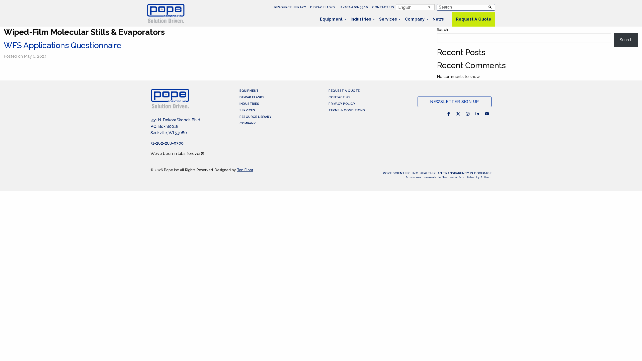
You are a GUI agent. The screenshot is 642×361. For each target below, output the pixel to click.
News (438, 19)
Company (415, 19)
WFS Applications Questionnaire (62, 45)
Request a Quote (344, 91)
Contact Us (383, 7)
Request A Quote (473, 19)
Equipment (331, 19)
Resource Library (290, 7)
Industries (361, 19)
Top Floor (245, 170)
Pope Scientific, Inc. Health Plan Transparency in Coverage (437, 173)
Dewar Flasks (322, 7)
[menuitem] (331, 19)
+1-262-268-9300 (353, 7)
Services (388, 19)
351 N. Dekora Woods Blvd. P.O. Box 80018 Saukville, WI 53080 (175, 126)
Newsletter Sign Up (454, 101)
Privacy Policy (342, 104)
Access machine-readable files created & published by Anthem (449, 177)
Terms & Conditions (347, 110)
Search (442, 30)
